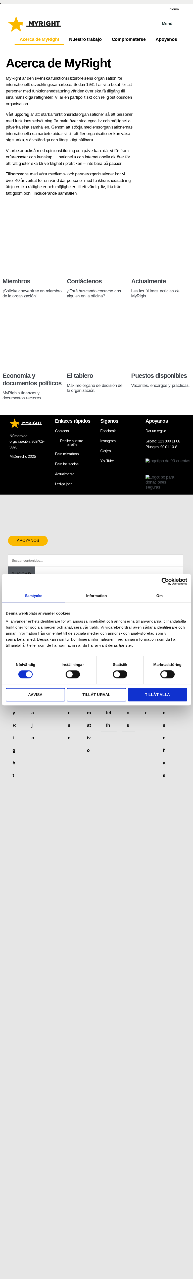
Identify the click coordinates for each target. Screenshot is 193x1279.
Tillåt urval (96, 694)
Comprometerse (129, 39)
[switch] (73, 675)
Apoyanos (166, 39)
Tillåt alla (157, 694)
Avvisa (35, 694)
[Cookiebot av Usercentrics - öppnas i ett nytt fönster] (165, 581)
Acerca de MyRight (39, 39)
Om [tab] (159, 595)
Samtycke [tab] (33, 595)
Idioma (174, 9)
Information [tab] (96, 595)
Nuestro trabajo (85, 39)
